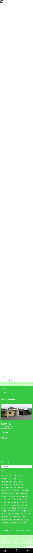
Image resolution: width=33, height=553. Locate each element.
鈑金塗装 (7, 519)
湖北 (25, 505)
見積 (7, 514)
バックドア (8, 484)
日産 (6, 505)
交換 (15, 493)
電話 (5, 551)
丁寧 (16, 490)
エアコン (19, 476)
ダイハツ (7, 481)
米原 (25, 508)
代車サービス (7, 380)
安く (24, 499)
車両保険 (7, 516)
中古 (25, 490)
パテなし (20, 487)
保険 (24, 493)
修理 (7, 496)
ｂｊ (23, 522)
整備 (26, 502)
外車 (15, 499)
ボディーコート (8, 376)
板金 (15, 505)
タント (17, 478)
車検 (17, 516)
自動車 (16, 511)
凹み (24, 496)
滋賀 (7, 508)
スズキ (7, 478)
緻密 (6, 511)
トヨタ (18, 481)
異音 (16, 508)
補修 (27, 511)
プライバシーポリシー (7, 388)
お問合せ (16, 551)
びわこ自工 (8, 476)
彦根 (16, 502)
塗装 (6, 499)
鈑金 (26, 516)
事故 (6, 493)
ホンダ (7, 490)
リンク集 (3, 392)
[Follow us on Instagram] (11, 432)
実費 (7, 502)
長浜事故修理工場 (10, 522)
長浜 (25, 519)
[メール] (7, 432)
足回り (27, 514)
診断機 (17, 514)
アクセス (27, 551)
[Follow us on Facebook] (3, 432)
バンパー (19, 484)
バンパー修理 (8, 487)
